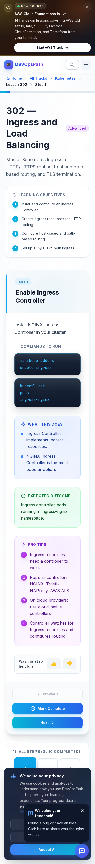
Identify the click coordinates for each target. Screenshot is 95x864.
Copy (70, 360)
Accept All (47, 849)
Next (44, 722)
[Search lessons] (72, 65)
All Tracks (38, 78)
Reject (47, 824)
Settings (47, 837)
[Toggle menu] (86, 65)
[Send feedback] (82, 851)
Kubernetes (65, 78)
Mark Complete (51, 708)
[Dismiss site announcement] (87, 7)
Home (17, 78)
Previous (51, 694)
